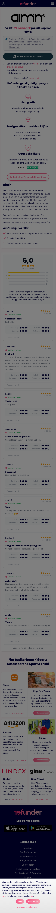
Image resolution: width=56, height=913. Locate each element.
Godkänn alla (33, 901)
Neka (20, 901)
